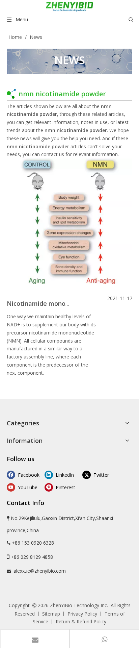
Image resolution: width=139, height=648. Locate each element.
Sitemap (51, 613)
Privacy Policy (82, 613)
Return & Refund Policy (81, 621)
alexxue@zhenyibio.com (39, 571)
